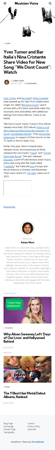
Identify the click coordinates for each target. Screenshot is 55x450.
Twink (33, 152)
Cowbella (9, 166)
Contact (31, 423)
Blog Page (8, 423)
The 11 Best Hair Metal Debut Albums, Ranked (24, 395)
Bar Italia (26, 98)
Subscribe (32, 429)
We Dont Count (30, 104)
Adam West (18, 80)
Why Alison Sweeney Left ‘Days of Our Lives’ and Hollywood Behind (27, 338)
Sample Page (10, 429)
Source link (9, 206)
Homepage (9, 426)
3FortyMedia (37, 442)
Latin (8, 43)
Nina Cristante (40, 98)
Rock (7, 387)
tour (32, 166)
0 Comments (31, 83)
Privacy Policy (34, 426)
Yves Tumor (10, 98)
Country (9, 328)
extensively (9, 137)
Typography (9, 432)
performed (44, 133)
